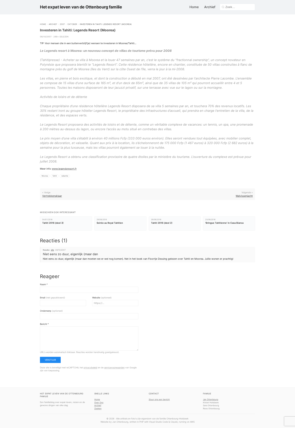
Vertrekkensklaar (52, 195)
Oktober (72, 24)
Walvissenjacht (244, 195)
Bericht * (44, 324)
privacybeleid (90, 367)
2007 (62, 24)
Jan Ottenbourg (210, 399)
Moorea (45, 176)
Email (52, 297)
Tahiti (54, 176)
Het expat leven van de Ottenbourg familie (81, 7)
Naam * (44, 284)
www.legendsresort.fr (64, 168)
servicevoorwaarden (114, 367)
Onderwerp (51, 310)
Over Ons (98, 402)
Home (194, 7)
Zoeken (98, 408)
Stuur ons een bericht (159, 399)
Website (102, 297)
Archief (209, 7)
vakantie (64, 176)
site (52, 250)
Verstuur (50, 360)
